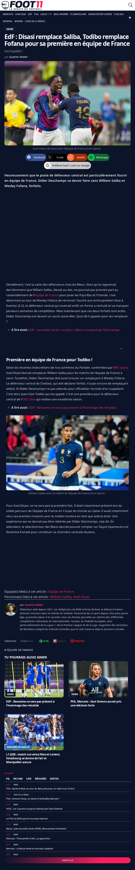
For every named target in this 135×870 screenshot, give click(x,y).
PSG (36, 14)
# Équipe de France (18, 650)
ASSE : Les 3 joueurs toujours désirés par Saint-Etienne (34, 808)
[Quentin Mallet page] (10, 609)
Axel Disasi (81, 597)
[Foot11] (22, 5)
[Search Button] (130, 5)
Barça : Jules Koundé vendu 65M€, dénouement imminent (36, 828)
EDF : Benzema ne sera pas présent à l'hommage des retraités (30, 703)
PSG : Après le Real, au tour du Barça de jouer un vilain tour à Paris (40, 788)
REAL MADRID (61, 14)
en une (18, 778)
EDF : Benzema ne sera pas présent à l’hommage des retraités (73, 407)
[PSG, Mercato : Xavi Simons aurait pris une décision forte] (98, 679)
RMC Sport (120, 367)
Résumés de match (18, 747)
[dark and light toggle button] (129, 17)
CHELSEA (119, 14)
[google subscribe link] (27, 641)
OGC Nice (29, 399)
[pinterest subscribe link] (77, 641)
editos (54, 778)
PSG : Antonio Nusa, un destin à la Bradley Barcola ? (33, 798)
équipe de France (46, 295)
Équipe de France (61, 591)
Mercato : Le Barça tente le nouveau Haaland (29, 848)
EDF (30, 14)
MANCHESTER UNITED (100, 14)
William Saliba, (61, 597)
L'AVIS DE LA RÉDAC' (35, 21)
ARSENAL (7, 21)
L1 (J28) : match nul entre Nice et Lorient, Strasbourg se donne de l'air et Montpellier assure (33, 758)
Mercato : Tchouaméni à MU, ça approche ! (28, 838)
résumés (40, 778)
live (28, 778)
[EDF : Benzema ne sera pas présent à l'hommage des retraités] (34, 679)
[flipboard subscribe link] (59, 641)
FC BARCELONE (78, 14)
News (10, 694)
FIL (8, 778)
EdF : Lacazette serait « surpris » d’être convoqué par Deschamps (75, 330)
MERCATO (8, 14)
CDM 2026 (20, 14)
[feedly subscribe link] (44, 641)
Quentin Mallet (18, 57)
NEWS (9, 29)
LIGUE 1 (44, 14)
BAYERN (19, 21)
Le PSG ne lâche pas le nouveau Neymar (27, 818)
